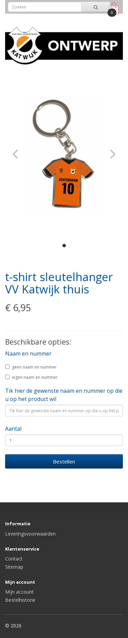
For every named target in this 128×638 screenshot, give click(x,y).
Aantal (13, 428)
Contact (14, 558)
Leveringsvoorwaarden (30, 533)
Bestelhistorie (20, 600)
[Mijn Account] (98, 18)
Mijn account (19, 591)
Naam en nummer (28, 353)
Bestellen (64, 461)
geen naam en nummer (34, 367)
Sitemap (14, 567)
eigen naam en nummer (35, 377)
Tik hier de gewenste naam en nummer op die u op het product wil (64, 395)
